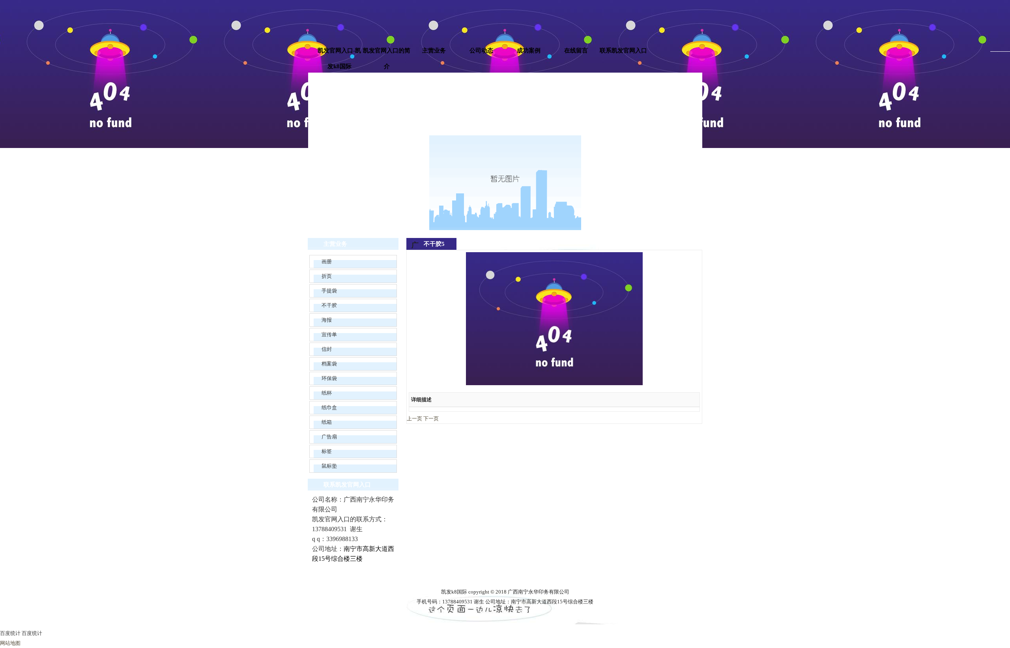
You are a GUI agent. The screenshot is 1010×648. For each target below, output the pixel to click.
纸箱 (327, 422)
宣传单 (329, 334)
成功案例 (529, 50)
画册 (327, 261)
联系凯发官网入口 (623, 50)
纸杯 (327, 393)
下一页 (431, 418)
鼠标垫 (329, 466)
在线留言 (576, 50)
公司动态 (481, 50)
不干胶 (329, 305)
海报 (327, 320)
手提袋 (329, 291)
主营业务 (434, 50)
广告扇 (329, 437)
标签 (327, 451)
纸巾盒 (329, 407)
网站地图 (10, 643)
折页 (327, 276)
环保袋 (329, 378)
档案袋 (329, 364)
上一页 (414, 418)
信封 (327, 349)
